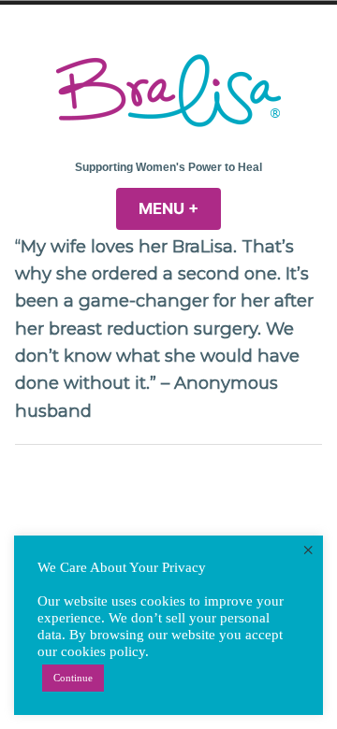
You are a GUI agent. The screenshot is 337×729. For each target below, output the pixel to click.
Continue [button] (73, 677)
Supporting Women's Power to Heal (168, 167)
